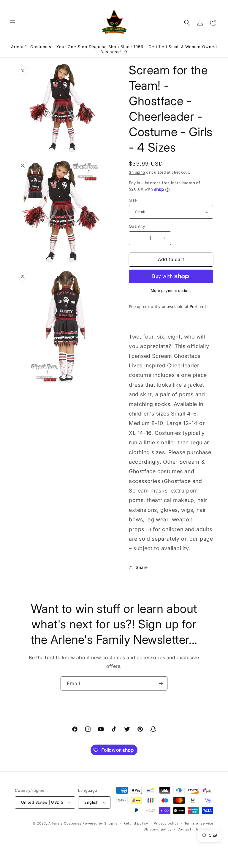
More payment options (171, 290)
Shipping (137, 172)
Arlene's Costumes (65, 823)
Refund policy (136, 823)
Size (133, 200)
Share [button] (142, 567)
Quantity (137, 226)
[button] (12, 22)
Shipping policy (158, 829)
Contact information (195, 829)
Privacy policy (166, 823)
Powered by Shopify (100, 823)
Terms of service (198, 823)
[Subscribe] (160, 683)
